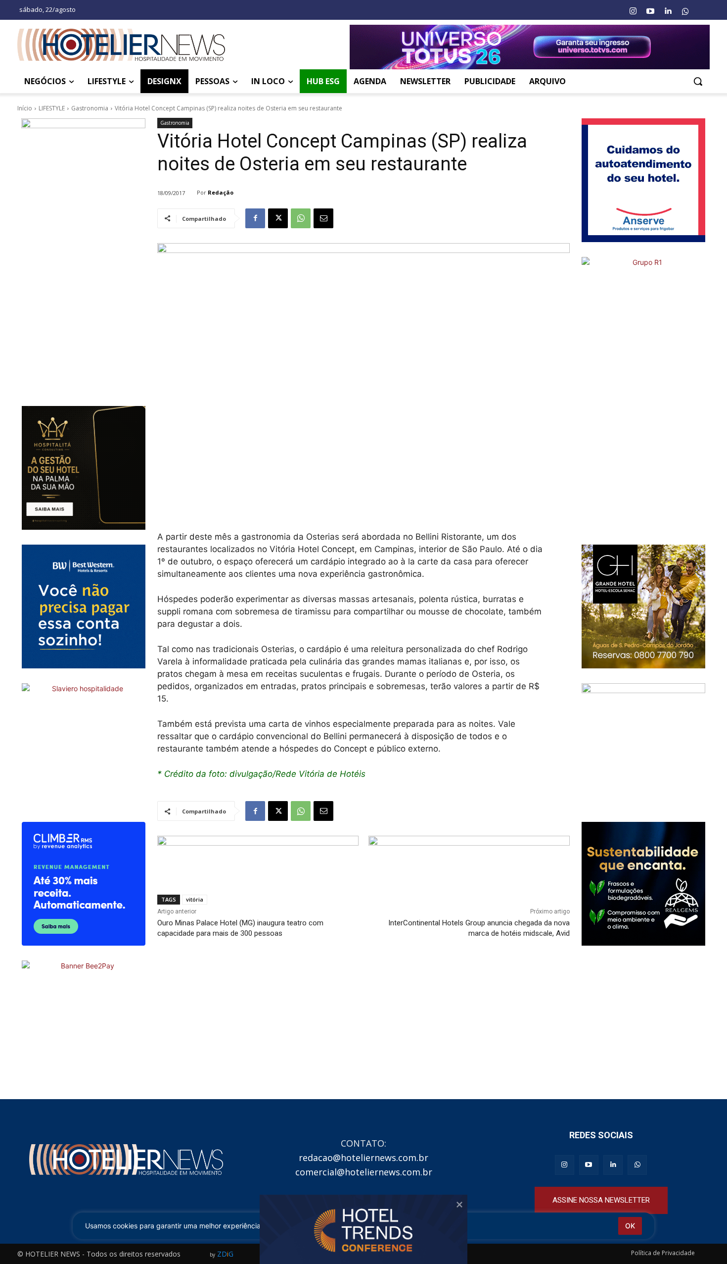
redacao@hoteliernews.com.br (363, 1157)
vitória (194, 899)
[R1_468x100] (469, 857)
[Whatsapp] (685, 11)
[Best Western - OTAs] (83, 606)
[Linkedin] (667, 11)
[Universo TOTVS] (530, 47)
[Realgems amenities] (644, 884)
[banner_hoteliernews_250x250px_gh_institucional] (644, 606)
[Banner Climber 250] (83, 884)
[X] (278, 218)
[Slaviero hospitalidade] (83, 745)
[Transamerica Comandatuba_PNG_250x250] (644, 745)
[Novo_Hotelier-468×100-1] (258, 857)
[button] (698, 81)
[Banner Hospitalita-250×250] (83, 468)
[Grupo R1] (644, 393)
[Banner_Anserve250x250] (644, 180)
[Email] (323, 218)
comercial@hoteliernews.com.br (363, 1172)
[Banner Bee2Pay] (83, 1022)
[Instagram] (632, 11)
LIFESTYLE (52, 108)
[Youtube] (650, 11)
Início (24, 108)
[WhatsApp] (301, 218)
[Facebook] (255, 218)
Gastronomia (89, 108)
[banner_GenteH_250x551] (83, 254)
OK (630, 1225)
